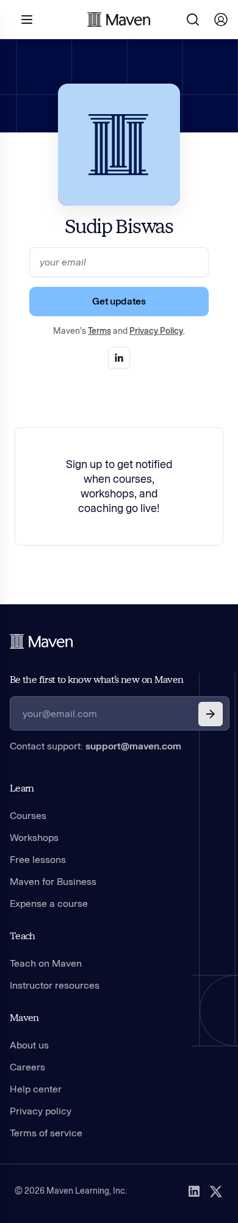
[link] (119, 358)
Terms (99, 331)
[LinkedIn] (194, 1191)
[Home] (41, 641)
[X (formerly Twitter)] (216, 1191)
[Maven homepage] (119, 19)
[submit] (210, 714)
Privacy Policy (156, 331)
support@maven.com (133, 746)
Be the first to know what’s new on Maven (96, 679)
